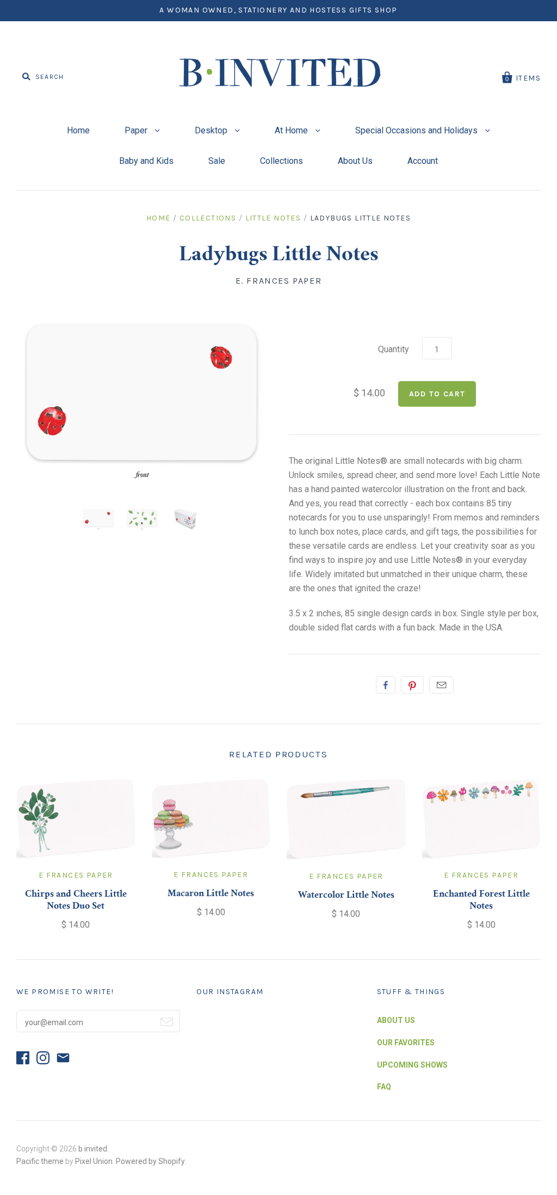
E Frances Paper (76, 875)
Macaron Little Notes (211, 894)
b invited (92, 1148)
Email (441, 685)
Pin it (412, 685)
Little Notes (273, 218)
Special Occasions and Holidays (417, 130)
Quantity (393, 349)
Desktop (212, 130)
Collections (281, 161)
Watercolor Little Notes (346, 895)
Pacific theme (40, 1161)
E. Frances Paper (279, 280)
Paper (137, 130)
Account (422, 161)
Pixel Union (94, 1161)
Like (385, 685)
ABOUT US (396, 1020)
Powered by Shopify (150, 1161)
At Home (292, 130)
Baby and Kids (146, 161)
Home (78, 130)
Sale (216, 161)
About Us (355, 161)
